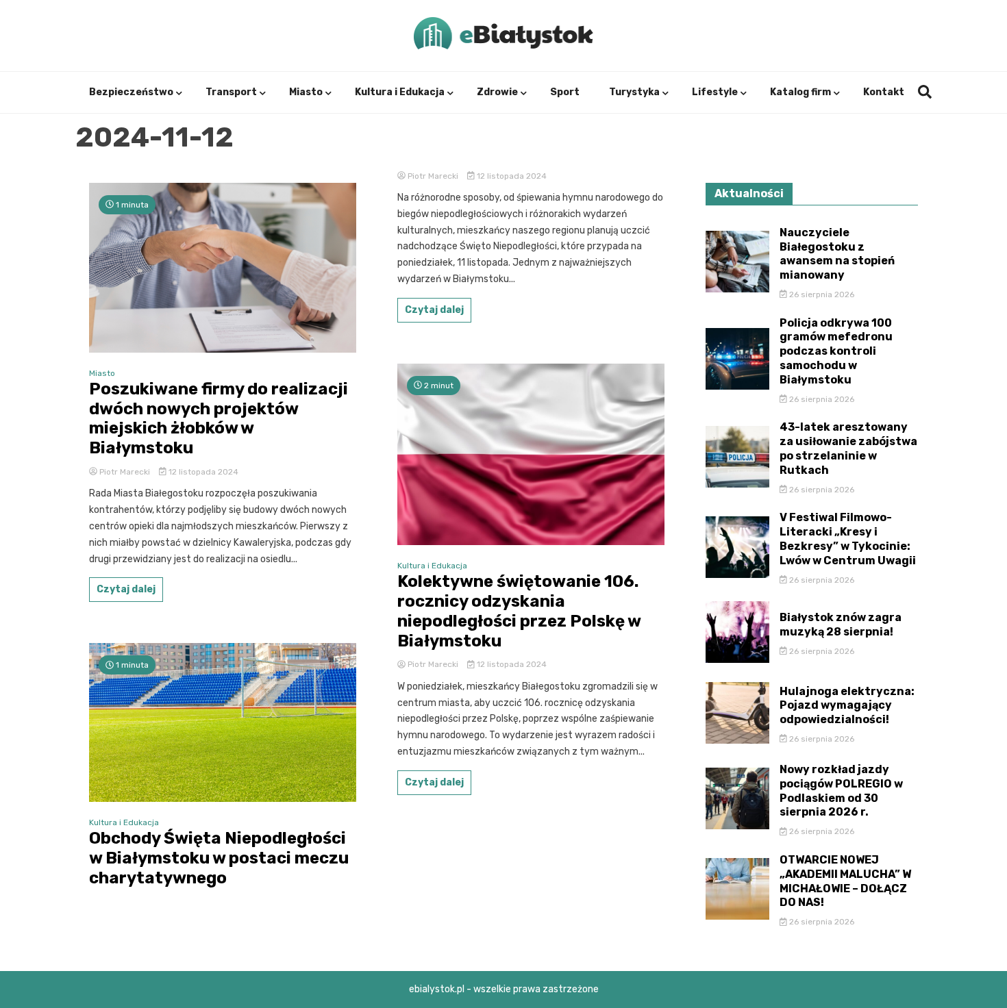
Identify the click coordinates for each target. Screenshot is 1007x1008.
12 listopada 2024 (202, 472)
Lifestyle (715, 92)
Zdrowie (497, 92)
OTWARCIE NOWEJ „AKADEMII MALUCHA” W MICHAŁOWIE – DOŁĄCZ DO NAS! (845, 881)
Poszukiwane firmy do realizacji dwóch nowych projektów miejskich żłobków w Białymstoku (218, 418)
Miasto (306, 92)
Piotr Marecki (124, 472)
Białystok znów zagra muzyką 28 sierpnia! (841, 624)
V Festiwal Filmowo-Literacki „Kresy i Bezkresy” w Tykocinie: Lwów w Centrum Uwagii (848, 538)
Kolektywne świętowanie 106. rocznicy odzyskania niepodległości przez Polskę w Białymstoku (519, 611)
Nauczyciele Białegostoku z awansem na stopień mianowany (837, 253)
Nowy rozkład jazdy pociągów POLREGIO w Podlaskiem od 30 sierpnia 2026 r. (841, 790)
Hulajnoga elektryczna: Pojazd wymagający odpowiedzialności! (847, 706)
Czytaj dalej (126, 589)
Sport (565, 92)
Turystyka (634, 92)
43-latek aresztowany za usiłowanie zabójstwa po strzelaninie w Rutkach (848, 448)
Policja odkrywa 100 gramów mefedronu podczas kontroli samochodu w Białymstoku (836, 351)
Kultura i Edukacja (400, 92)
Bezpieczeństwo (131, 92)
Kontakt (883, 92)
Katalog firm (800, 92)
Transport (231, 92)
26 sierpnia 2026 (820, 294)
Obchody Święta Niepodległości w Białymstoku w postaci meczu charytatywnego (219, 858)
